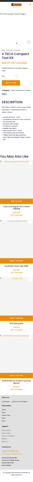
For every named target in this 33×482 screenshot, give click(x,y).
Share (4, 94)
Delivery (4, 439)
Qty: (3, 76)
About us (4, 441)
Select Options (16, 261)
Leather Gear (6, 415)
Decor (4, 418)
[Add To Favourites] (24, 83)
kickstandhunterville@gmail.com (12, 454)
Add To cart (16, 201)
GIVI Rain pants (16, 323)
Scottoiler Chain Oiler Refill (16, 266)
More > (4, 421)
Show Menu (3, 4)
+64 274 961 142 (10, 451)
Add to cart (10, 83)
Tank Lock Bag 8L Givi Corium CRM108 (16, 207)
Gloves (4, 410)
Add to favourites (30, 163)
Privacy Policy (6, 433)
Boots (3, 412)
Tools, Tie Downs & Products (11, 50)
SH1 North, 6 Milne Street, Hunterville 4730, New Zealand (10, 462)
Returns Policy (6, 430)
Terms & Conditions (8, 436)
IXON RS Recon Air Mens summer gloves (16, 381)
